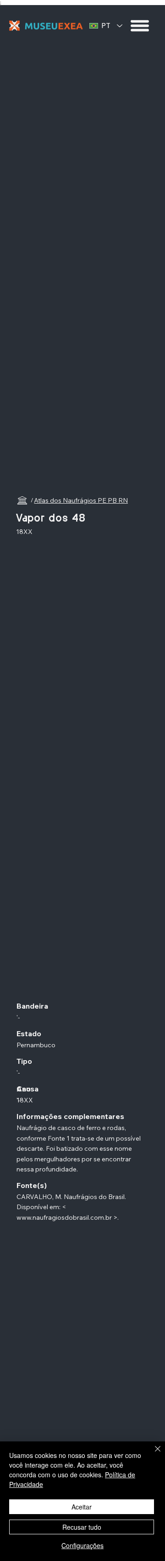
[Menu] (140, 25)
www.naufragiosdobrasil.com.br (64, 1217)
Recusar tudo (81, 1527)
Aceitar (82, 1506)
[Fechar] (152, 1454)
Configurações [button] (82, 1545)
